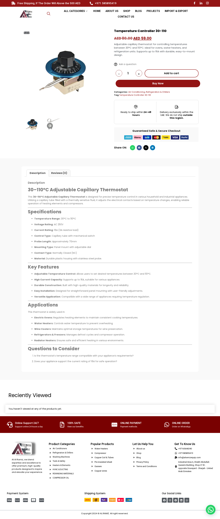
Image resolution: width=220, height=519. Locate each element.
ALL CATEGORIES (74, 11)
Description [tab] (38, 173)
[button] (132, 147)
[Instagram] (207, 3)
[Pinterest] (175, 500)
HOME (97, 11)
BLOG (138, 11)
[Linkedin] (181, 500)
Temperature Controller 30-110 (135, 95)
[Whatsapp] (186, 500)
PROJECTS (153, 11)
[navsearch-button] (48, 14)
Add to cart (171, 73)
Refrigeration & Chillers (158, 91)
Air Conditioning (136, 91)
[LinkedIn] (201, 3)
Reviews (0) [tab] (59, 173)
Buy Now (158, 83)
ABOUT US (111, 11)
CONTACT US (126, 16)
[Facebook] (194, 3)
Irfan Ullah (134, 513)
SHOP (126, 11)
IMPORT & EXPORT (176, 11)
